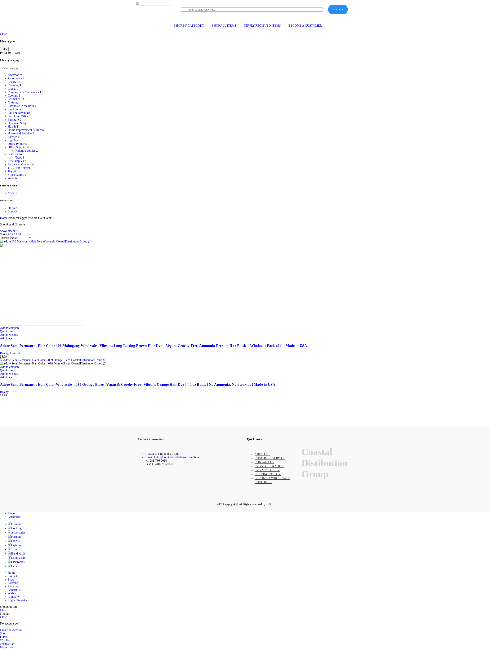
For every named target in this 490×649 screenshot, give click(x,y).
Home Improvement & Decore (26, 130)
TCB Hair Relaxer (19, 167)
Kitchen (12, 136)
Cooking (13, 95)
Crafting (13, 102)
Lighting (13, 140)
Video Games (16, 174)
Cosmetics (14, 99)
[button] (7, 338)
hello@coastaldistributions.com (173, 457)
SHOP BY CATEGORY (189, 25)
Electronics (14, 109)
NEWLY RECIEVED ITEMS (262, 25)
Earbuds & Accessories (22, 105)
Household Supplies (20, 133)
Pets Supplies (16, 161)
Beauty (12, 81)
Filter (4, 49)
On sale (12, 208)
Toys (11, 171)
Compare (13, 596)
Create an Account (11, 630)
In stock (12, 211)
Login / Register (17, 600)
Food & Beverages (19, 112)
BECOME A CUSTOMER (305, 25)
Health (12, 126)
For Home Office (18, 116)
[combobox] (252, 9)
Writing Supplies (25, 150)
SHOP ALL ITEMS (224, 25)
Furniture (13, 119)
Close (3, 33)
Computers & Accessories (23, 92)
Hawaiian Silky (17, 123)
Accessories (15, 74)
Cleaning (13, 85)
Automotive (15, 78)
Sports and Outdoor (19, 164)
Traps (18, 157)
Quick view (7, 331)
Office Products (17, 143)
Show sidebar (8, 231)
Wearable (13, 178)
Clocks (12, 88)
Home (4, 218)
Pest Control (15, 154)
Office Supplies (17, 147)
